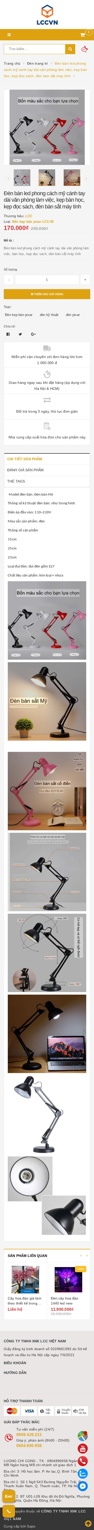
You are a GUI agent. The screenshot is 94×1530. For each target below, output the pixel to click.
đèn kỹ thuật (49, 315)
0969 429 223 (29, 1435)
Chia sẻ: (10, 326)
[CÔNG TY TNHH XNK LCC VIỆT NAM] (47, 14)
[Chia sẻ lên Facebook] (9, 334)
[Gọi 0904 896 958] (9, 1511)
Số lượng (10, 269)
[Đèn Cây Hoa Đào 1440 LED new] (68, 1279)
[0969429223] (83, 1461)
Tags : (8, 307)
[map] (83, 1436)
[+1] (33, 334)
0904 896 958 (29, 1446)
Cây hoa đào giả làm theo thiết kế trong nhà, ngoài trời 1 (24, 1303)
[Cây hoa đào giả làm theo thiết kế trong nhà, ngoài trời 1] (25, 1279)
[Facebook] (83, 1486)
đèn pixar (73, 315)
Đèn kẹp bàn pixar (18, 315)
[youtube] (83, 1449)
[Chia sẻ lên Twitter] (21, 334)
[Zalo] (83, 1474)
